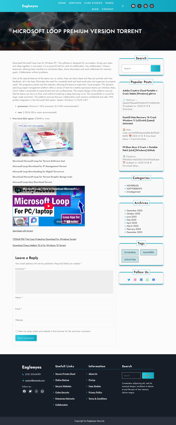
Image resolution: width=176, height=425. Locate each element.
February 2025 (134, 229)
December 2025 (134, 210)
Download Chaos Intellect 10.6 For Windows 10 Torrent (39, 245)
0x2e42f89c (148, 252)
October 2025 (133, 213)
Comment (20, 268)
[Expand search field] (122, 6)
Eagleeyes (30, 5)
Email (18, 308)
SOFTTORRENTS (134, 188)
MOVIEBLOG (133, 185)
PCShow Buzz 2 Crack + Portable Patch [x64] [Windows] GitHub (140, 149)
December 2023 (134, 232)
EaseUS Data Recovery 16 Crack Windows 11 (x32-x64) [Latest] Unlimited (139, 120)
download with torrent (23, 230)
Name (19, 297)
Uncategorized (133, 191)
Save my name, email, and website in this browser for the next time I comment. (54, 331)
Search (148, 375)
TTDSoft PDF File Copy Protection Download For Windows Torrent (44, 239)
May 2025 (131, 219)
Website (19, 320)
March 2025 (132, 225)
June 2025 (132, 216)
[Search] (155, 68)
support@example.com (35, 380)
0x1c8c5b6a (130, 252)
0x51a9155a (130, 259)
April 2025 (132, 222)
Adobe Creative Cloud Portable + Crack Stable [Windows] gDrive (140, 92)
